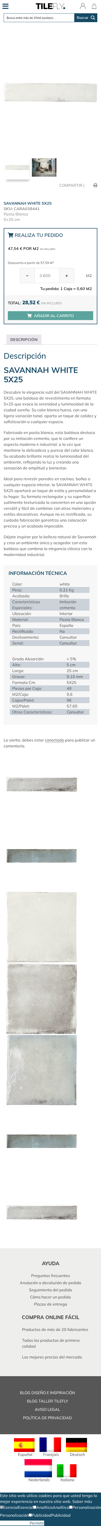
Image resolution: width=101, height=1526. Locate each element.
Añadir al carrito (54, 315)
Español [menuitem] (25, 1454)
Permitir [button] (37, 1523)
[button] (9, 1507)
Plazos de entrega (50, 1304)
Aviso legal (47, 1409)
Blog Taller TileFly (47, 1401)
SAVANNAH (72, 392)
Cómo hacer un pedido (50, 1297)
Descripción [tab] (24, 339)
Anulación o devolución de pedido (50, 1282)
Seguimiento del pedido (50, 1289)
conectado (54, 740)
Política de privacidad (47, 1417)
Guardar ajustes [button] (15, 1523)
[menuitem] (24, 1447)
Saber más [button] (82, 1501)
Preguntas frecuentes (50, 1275)
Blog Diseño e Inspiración (47, 1392)
